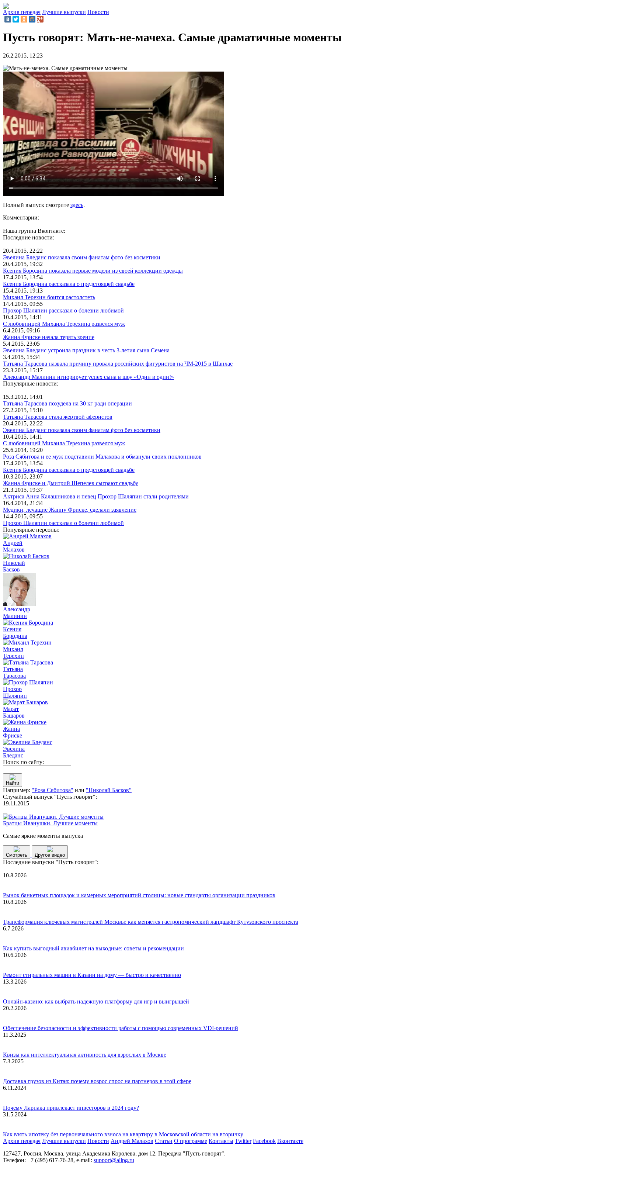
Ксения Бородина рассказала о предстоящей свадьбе (69, 284)
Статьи (164, 1141)
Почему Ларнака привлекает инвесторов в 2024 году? (71, 1108)
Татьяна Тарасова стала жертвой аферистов (57, 417)
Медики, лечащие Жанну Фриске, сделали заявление (69, 510)
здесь (76, 205)
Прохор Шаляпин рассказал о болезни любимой (63, 310)
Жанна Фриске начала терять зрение (48, 337)
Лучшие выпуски (64, 12)
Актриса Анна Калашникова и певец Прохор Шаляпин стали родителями (96, 496)
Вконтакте (290, 1141)
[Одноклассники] (24, 19)
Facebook (264, 1141)
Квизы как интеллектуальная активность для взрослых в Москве (84, 1054)
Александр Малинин (16, 612)
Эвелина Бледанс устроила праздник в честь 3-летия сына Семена (86, 350)
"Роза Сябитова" (52, 790)
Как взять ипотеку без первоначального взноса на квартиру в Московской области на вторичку (123, 1134)
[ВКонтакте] (7, 19)
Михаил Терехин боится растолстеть (49, 297)
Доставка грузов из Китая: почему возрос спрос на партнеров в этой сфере (97, 1081)
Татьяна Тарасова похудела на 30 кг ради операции (67, 403)
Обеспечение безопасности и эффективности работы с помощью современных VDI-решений (120, 1028)
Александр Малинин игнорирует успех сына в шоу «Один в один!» (88, 377)
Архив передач (22, 12)
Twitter (243, 1141)
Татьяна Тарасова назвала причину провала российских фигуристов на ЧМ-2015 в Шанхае (118, 363)
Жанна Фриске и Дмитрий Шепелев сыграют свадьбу (70, 483)
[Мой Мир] (32, 19)
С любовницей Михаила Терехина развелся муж (64, 324)
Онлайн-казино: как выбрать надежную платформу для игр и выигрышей (96, 1001)
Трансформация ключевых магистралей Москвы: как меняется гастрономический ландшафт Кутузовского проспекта (150, 922)
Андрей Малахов (132, 1141)
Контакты (221, 1141)
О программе (190, 1141)
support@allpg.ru (114, 1160)
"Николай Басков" (109, 790)
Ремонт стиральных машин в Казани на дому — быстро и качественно (92, 975)
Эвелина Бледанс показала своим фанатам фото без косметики (81, 257)
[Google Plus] (40, 19)
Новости (98, 12)
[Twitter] (16, 19)
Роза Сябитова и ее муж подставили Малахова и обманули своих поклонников (102, 456)
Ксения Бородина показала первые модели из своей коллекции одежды (93, 270)
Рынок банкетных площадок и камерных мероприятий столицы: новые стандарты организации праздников (139, 895)
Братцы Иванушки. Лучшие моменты (50, 823)
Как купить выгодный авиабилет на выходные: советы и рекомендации (93, 948)
